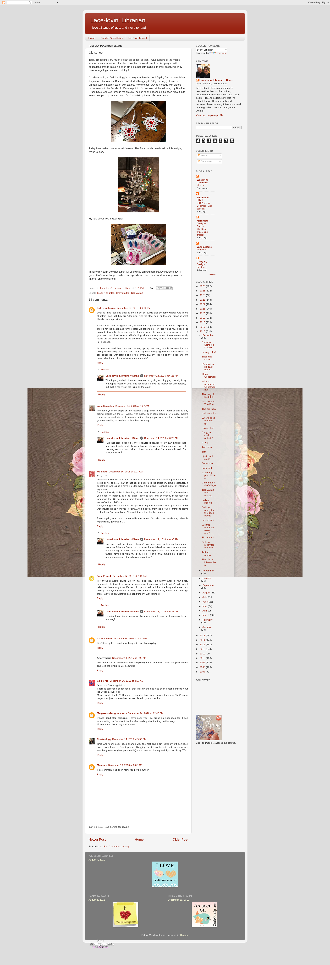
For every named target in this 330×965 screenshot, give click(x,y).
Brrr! (204, 451)
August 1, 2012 (97, 899)
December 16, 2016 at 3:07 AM (125, 765)
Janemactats (204, 247)
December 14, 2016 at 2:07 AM (126, 471)
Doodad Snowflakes (112, 38)
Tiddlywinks (137, 293)
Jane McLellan (105, 406)
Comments (206, 161)
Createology (104, 739)
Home (91, 38)
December (208, 335)
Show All (213, 274)
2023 (203, 300)
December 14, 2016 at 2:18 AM (130, 576)
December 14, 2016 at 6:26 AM (161, 375)
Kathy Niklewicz (106, 308)
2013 (203, 644)
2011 (203, 653)
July (204, 597)
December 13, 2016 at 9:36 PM (134, 308)
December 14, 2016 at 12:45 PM (145, 713)
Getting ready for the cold (208, 545)
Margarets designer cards (112, 713)
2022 (203, 304)
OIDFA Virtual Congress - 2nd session (204, 206)
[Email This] (158, 288)
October (206, 578)
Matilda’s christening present (202, 232)
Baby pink (207, 468)
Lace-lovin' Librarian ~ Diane (122, 375)
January (206, 627)
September (208, 585)
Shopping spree (207, 358)
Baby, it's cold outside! (207, 435)
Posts (203, 155)
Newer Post (97, 839)
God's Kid (102, 681)
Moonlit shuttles (105, 293)
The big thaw (209, 409)
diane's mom (104, 638)
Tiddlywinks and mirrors (208, 493)
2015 (203, 635)
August (206, 592)
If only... (206, 442)
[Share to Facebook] (167, 288)
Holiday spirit (209, 413)
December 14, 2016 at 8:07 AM (126, 681)
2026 (203, 286)
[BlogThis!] (161, 288)
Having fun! (208, 428)
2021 (203, 308)
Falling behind (207, 501)
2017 (203, 327)
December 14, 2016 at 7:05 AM (129, 658)
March (206, 615)
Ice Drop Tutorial (137, 38)
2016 (203, 331)
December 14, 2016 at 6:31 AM (161, 611)
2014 (203, 640)
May (205, 606)
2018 (203, 322)
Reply (100, 362)
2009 (203, 662)
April (205, 610)
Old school (207, 463)
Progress (201, 249)
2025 (203, 290)
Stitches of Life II (203, 199)
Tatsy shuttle (122, 293)
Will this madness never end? (208, 528)
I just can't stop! (207, 457)
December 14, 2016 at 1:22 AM (132, 406)
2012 (203, 649)
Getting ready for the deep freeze (208, 511)
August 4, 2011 (97, 859)
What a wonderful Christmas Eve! (208, 385)
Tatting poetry (206, 553)
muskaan (102, 471)
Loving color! (209, 352)
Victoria (200, 185)
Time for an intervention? (209, 562)
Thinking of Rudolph (208, 395)
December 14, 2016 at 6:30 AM (161, 539)
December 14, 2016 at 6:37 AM (130, 638)
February (207, 620)
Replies (105, 369)
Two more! (207, 447)
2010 (203, 658)
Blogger (184, 935)
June (205, 601)
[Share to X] (164, 288)
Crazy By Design (202, 263)
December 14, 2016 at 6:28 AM (161, 438)
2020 (203, 313)
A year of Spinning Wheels (208, 345)
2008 (203, 667)
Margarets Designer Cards (202, 223)
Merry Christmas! (209, 375)
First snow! (208, 537)
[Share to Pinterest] (171, 288)
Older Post (180, 839)
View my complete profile (209, 115)
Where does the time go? (208, 421)
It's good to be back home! (208, 367)
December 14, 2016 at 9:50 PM (129, 739)
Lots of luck (208, 520)
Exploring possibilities (209, 475)
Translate (221, 53)
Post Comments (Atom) (116, 846)
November (208, 570)
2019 (203, 318)
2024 (203, 295)
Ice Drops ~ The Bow (208, 403)
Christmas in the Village (209, 484)
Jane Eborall (104, 576)
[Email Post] (151, 288)
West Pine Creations (202, 181)
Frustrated (202, 267)
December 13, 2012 (178, 899)
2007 (203, 671)
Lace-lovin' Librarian (117, 20)
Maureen (102, 765)
